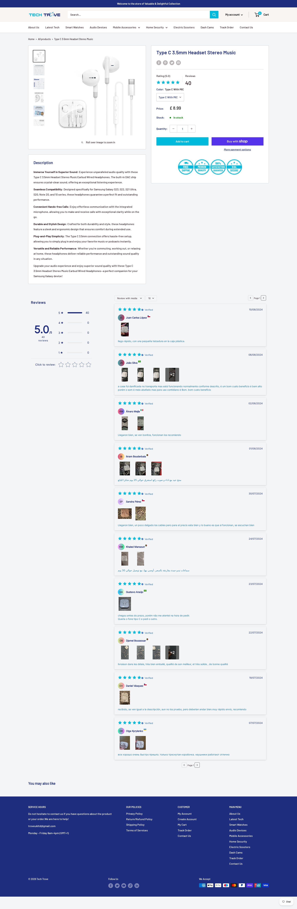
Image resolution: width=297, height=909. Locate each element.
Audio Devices (98, 27)
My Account (185, 813)
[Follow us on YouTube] (123, 885)
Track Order (227, 27)
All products (44, 39)
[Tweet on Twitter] (171, 62)
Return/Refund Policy (139, 819)
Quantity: (162, 128)
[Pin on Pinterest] (165, 62)
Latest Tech (52, 27)
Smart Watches (74, 27)
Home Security (155, 27)
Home (31, 39)
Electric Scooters (184, 27)
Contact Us (246, 27)
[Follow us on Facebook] (110, 885)
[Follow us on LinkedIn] (136, 885)
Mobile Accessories (124, 27)
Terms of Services (137, 830)
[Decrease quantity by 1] (173, 128)
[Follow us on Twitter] (117, 885)
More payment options (237, 149)
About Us (33, 27)
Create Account (187, 819)
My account (232, 14)
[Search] (214, 14)
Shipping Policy (135, 824)
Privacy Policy (134, 813)
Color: (170, 89)
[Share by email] (178, 62)
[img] (168, 82)
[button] (74, 313)
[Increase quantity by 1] (191, 128)
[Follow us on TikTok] (130, 885)
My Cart (182, 824)
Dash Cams (207, 27)
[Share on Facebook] (158, 62)
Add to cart (182, 141)
